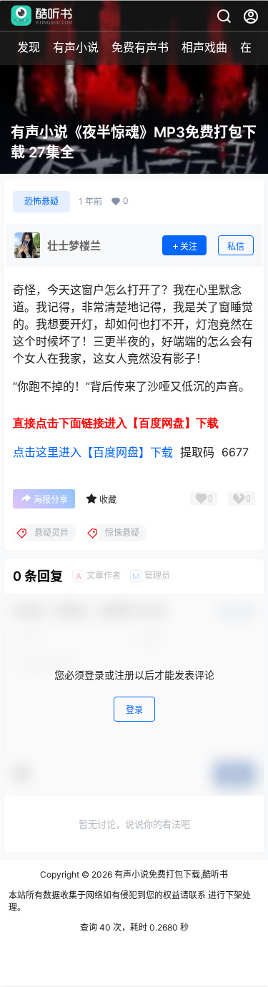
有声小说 (76, 47)
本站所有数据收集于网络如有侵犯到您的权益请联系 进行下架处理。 (130, 901)
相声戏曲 (204, 47)
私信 (235, 246)
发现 (28, 47)
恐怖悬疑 (41, 201)
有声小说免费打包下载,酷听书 (170, 874)
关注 (188, 246)
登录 (134, 709)
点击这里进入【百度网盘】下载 (93, 452)
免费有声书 (140, 47)
